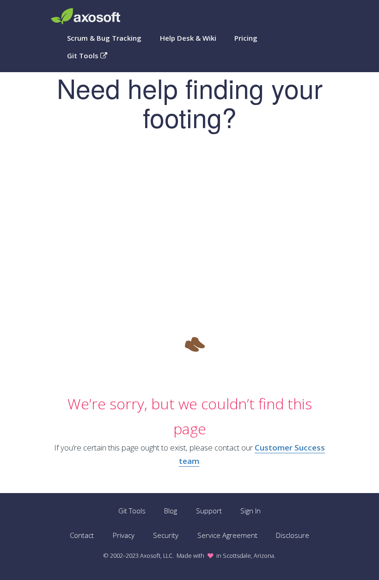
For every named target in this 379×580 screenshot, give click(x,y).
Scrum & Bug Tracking (104, 38)
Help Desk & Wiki (188, 38)
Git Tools (83, 55)
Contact (82, 535)
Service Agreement (227, 535)
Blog (170, 510)
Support (209, 510)
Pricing (245, 38)
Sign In (250, 510)
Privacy (123, 535)
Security (165, 535)
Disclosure (292, 535)
